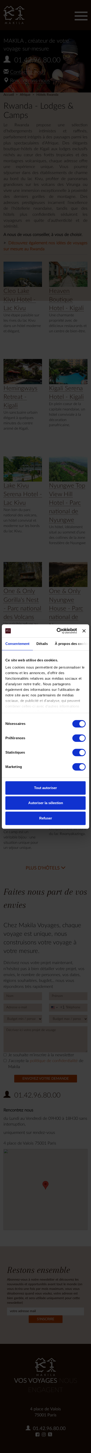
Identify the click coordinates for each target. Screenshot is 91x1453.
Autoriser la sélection (45, 803)
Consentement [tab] (17, 644)
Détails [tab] (42, 644)
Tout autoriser (45, 788)
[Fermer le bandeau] (84, 630)
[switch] (79, 738)
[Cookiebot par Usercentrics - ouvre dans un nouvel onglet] (58, 631)
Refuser (45, 818)
